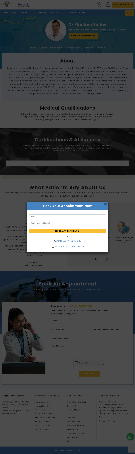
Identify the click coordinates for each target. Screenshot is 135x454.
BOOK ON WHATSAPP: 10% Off (69, 246)
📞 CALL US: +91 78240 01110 (67, 240)
